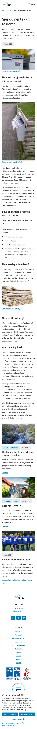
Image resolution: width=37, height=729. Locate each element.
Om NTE (18, 631)
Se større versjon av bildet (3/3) (12, 309)
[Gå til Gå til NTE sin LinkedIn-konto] (24, 618)
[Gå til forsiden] (6, 4)
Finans (18, 652)
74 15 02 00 (18, 608)
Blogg (18, 663)
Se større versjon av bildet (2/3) (12, 162)
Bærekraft (18, 635)
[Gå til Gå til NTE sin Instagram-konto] (18, 618)
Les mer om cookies (18, 719)
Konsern (18, 649)
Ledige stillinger (18, 638)
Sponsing (18, 642)
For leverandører (18, 645)
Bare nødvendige (10, 714)
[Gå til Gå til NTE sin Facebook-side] (13, 618)
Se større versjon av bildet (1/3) (12, 71)
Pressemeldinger (18, 659)
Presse (18, 656)
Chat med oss (18, 611)
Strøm (6, 447)
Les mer (5, 473)
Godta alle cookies (27, 714)
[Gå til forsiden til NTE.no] (18, 598)
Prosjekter (14, 447)
